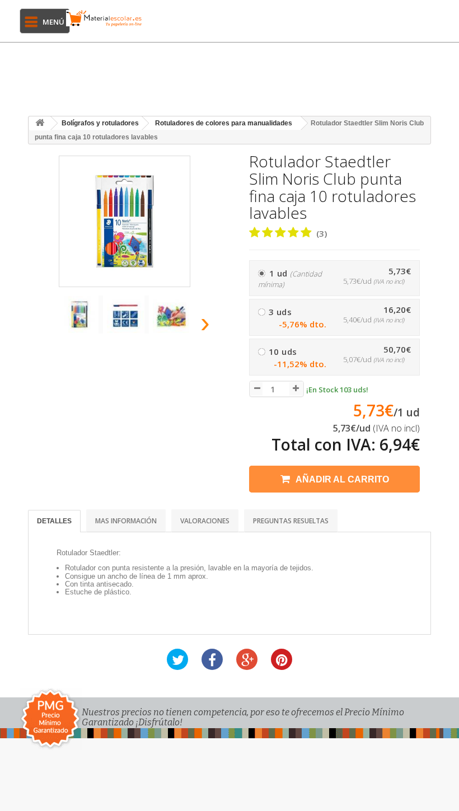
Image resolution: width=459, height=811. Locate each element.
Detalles (54, 521)
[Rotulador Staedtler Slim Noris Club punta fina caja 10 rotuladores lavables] (81, 315)
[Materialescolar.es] (104, 18)
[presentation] (44, 326)
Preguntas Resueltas (291, 521)
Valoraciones (205, 521)
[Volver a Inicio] (39, 123)
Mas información (126, 521)
